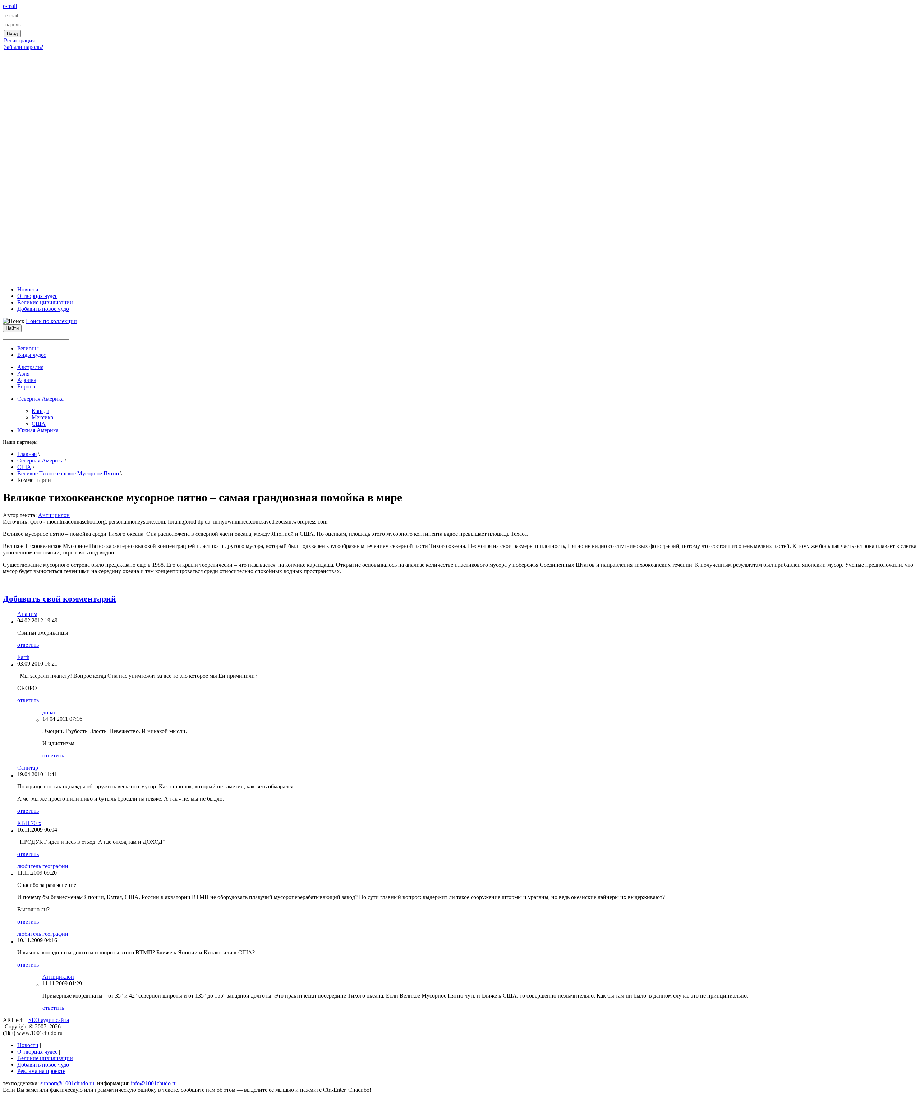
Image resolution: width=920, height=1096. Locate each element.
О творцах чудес (37, 296)
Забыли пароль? (23, 47)
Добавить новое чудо (43, 309)
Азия (23, 373)
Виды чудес (31, 355)
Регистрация (19, 40)
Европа (26, 386)
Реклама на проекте (41, 1071)
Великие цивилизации (45, 302)
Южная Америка (38, 430)
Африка (26, 380)
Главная (27, 454)
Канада (40, 411)
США (39, 424)
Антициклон (54, 515)
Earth (23, 657)
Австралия (30, 367)
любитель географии (42, 866)
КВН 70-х (29, 823)
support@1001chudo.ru (67, 1083)
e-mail (10, 6)
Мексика (42, 417)
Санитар (27, 768)
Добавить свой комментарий (59, 598)
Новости (27, 289)
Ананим (27, 614)
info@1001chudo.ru (154, 1083)
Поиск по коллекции (51, 321)
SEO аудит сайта (48, 1020)
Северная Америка (40, 460)
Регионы (28, 348)
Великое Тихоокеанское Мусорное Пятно (68, 473)
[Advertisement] (460, 166)
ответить (28, 645)
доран (49, 712)
